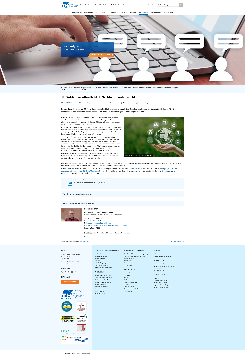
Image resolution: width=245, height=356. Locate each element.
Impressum (67, 353)
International (156, 12)
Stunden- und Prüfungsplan (103, 282)
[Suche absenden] (181, 5)
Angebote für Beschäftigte (161, 285)
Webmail (101, 5)
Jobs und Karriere (129, 286)
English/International (145, 5)
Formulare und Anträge (160, 282)
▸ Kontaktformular (66, 264)
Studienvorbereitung (101, 256)
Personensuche (127, 5)
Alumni (133, 12)
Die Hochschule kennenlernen (104, 267)
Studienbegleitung (100, 284)
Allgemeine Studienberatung (103, 277)
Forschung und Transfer (117, 12)
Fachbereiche (128, 291)
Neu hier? (156, 278)
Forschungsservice (129, 258)
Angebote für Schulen (101, 265)
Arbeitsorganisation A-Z (161, 280)
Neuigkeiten (127, 275)
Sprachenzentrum (159, 270)
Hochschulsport (99, 291)
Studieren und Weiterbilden (82, 12)
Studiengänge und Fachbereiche (104, 275)
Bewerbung (98, 260)
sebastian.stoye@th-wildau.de (99, 223)
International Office (159, 264)
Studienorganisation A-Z (102, 280)
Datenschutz (76, 353)
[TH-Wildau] (69, 7)
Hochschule (143, 12)
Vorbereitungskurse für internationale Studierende (165, 267)
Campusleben (99, 289)
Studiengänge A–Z (100, 258)
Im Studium (100, 12)
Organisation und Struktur (132, 289)
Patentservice (128, 265)
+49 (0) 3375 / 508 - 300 (71, 262)
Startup (126, 263)
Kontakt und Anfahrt (91, 5)
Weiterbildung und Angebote (162, 256)
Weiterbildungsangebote (102, 263)
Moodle (107, 5)
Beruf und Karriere (100, 293)
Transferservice (128, 260)
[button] (82, 12)
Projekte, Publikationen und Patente (134, 256)
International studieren (101, 286)
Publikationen (128, 280)
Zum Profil (88, 236)
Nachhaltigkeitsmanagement (92, 103)
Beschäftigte (168, 12)
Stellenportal (157, 254)
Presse (126, 277)
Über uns (126, 284)
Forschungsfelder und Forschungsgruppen (137, 254)
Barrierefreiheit (85, 353)
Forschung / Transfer (134, 250)
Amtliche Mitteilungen (130, 282)
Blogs (81, 5)
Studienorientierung (101, 254)
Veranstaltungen (129, 273)
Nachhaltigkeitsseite (134, 169)
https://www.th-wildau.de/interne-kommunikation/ (107, 225)
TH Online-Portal (116, 5)
